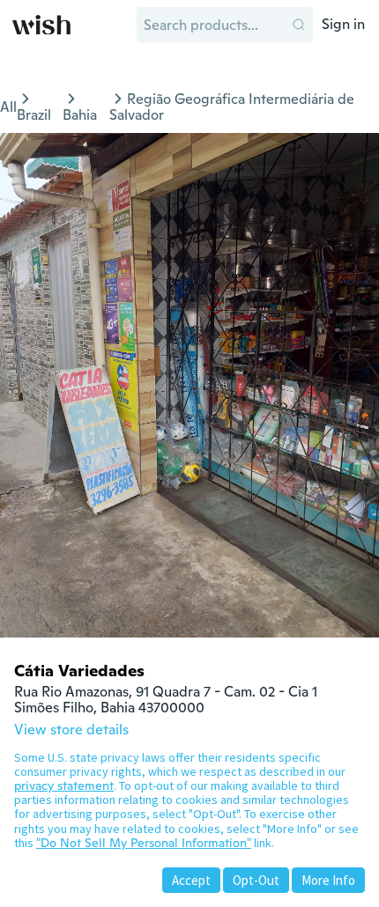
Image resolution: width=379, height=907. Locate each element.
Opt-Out (256, 880)
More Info (328, 880)
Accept (191, 880)
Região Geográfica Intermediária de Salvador (231, 107)
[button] (299, 24)
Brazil (34, 115)
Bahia (80, 115)
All (8, 107)
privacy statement (64, 785)
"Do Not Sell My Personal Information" (143, 843)
